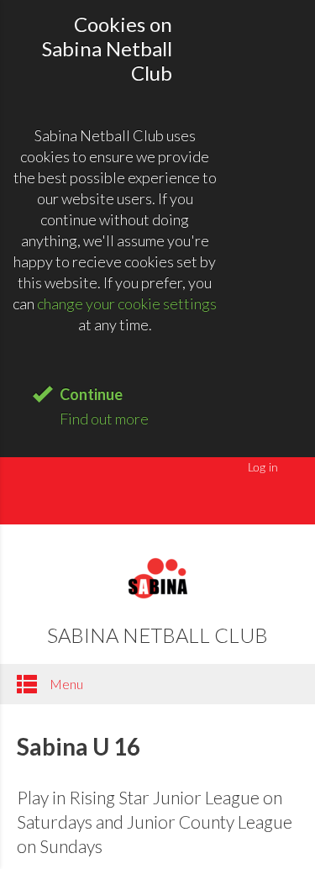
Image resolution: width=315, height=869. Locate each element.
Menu (65, 684)
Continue (91, 394)
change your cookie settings (127, 303)
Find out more (104, 418)
